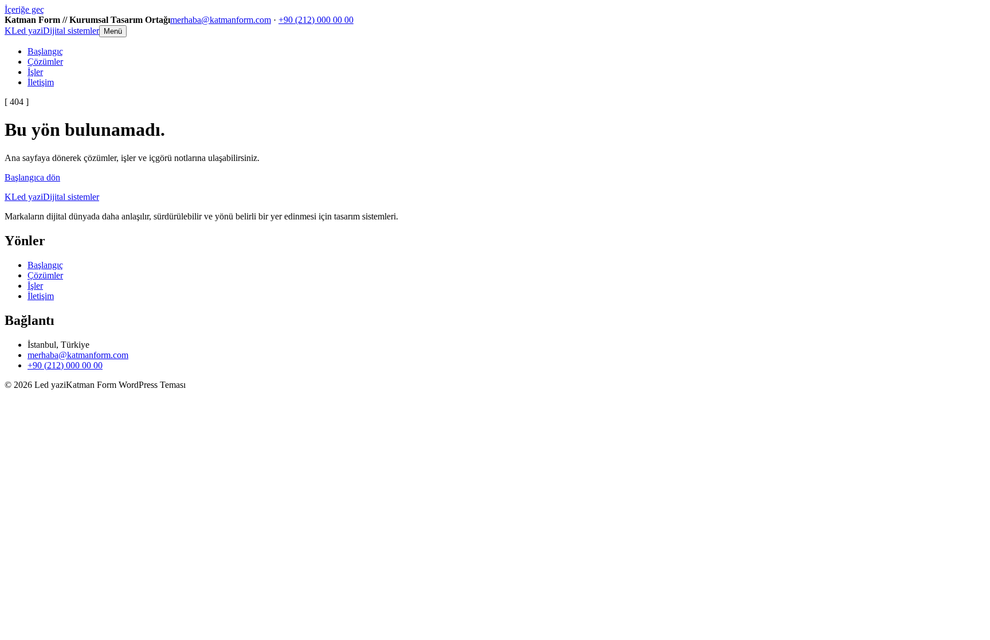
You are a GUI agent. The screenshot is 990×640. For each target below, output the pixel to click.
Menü (113, 31)
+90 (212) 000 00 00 (315, 20)
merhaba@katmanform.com (220, 20)
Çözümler (45, 61)
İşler (35, 72)
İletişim (41, 82)
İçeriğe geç (24, 9)
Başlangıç (45, 51)
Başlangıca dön (32, 177)
